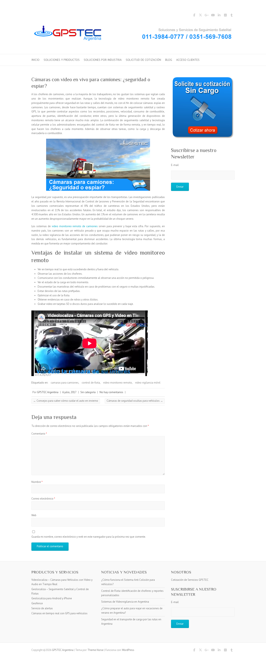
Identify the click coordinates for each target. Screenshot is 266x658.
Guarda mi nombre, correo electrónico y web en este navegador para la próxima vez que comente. (88, 536)
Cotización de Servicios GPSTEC (189, 580)
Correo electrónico (43, 498)
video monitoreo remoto (117, 382)
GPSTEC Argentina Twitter (200, 16)
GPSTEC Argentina (47, 392)
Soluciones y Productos (62, 60)
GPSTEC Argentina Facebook (194, 16)
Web (33, 515)
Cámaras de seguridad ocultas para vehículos (135, 401)
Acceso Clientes (188, 60)
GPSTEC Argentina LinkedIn (219, 16)
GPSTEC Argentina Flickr (225, 16)
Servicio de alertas (42, 608)
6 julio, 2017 (69, 392)
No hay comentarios (111, 392)
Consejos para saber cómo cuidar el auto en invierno (65, 401)
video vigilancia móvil (147, 382)
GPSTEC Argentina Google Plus (206, 16)
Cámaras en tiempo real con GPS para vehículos (59, 613)
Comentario (39, 433)
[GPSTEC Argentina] (133, 34)
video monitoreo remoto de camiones (75, 226)
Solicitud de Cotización (143, 60)
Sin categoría (88, 392)
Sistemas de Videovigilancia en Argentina (125, 601)
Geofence (37, 603)
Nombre (37, 482)
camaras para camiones (65, 382)
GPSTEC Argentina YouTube (213, 16)
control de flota (91, 382)
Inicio (35, 60)
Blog (168, 60)
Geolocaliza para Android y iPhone (51, 598)
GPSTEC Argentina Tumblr (231, 16)
